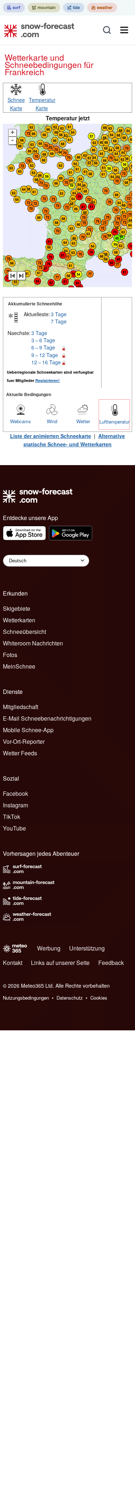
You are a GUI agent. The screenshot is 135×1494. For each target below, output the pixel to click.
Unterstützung (87, 948)
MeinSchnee (19, 666)
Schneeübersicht (24, 631)
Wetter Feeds (20, 753)
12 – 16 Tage (46, 362)
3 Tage (59, 314)
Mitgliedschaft (20, 707)
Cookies (98, 997)
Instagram (15, 805)
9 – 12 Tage (44, 355)
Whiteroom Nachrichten (33, 643)
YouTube (14, 828)
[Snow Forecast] (37, 30)
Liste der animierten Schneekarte (50, 435)
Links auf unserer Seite (60, 962)
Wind (52, 421)
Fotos (10, 655)
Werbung (48, 948)
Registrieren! (47, 380)
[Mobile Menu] (124, 30)
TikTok (11, 816)
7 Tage (59, 321)
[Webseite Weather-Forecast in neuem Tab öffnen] (102, 7)
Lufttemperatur (114, 421)
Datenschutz (70, 997)
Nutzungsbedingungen (26, 997)
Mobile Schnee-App (28, 730)
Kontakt (12, 962)
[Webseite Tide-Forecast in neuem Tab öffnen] (73, 7)
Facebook (15, 793)
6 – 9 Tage (43, 347)
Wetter (83, 421)
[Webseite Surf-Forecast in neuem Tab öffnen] (14, 7)
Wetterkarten (19, 620)
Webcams (20, 421)
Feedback (111, 962)
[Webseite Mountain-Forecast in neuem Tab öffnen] (44, 7)
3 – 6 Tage (43, 340)
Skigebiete (16, 608)
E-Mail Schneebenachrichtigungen (47, 718)
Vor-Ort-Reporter (24, 741)
